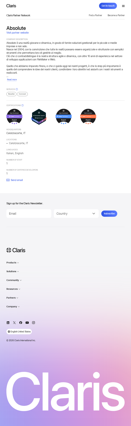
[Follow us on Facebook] (20, 323)
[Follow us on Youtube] (27, 323)
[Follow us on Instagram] (33, 323)
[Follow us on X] (14, 323)
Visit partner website (17, 32)
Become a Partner (116, 15)
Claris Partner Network (18, 15)
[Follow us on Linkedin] (8, 323)
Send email (17, 180)
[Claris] (11, 5)
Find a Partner (95, 15)
